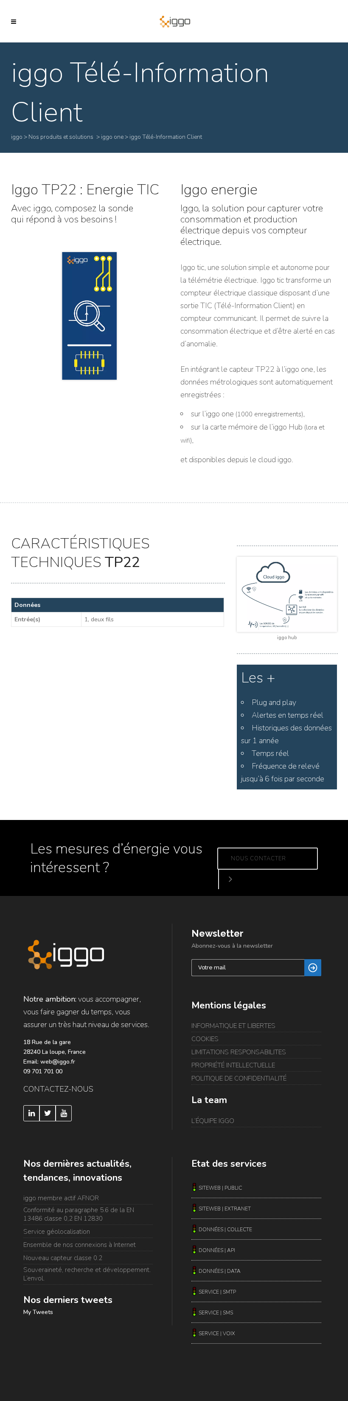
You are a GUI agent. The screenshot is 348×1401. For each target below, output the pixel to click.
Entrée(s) (27, 619)
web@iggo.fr (57, 1062)
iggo (16, 137)
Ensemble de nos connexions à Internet (79, 1245)
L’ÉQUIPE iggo (212, 1121)
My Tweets (38, 1312)
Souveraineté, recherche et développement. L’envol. (87, 1274)
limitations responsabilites (238, 1052)
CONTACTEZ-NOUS (58, 1089)
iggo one (112, 137)
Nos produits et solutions (60, 137)
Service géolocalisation (56, 1231)
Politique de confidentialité (238, 1078)
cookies (205, 1039)
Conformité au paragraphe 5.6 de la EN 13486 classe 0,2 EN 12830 (78, 1214)
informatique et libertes (233, 1026)
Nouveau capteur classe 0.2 (62, 1258)
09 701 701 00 (42, 1071)
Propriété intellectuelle (233, 1065)
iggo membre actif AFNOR (61, 1198)
